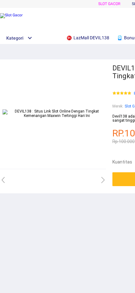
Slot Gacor (109, 4)
